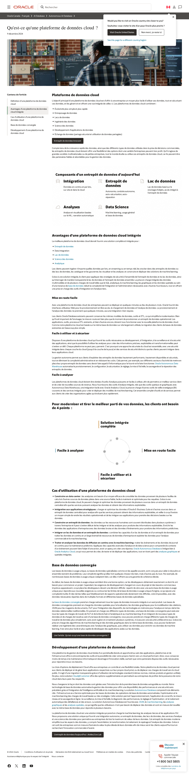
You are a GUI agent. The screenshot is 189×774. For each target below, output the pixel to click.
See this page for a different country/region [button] (126, 40)
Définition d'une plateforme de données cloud (28, 102)
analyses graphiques (168, 551)
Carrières (148, 752)
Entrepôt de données (64, 246)
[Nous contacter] (180, 7)
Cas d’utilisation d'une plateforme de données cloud (27, 118)
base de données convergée (67, 602)
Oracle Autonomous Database (147, 548)
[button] (9, 7)
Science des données (64, 259)
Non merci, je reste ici (151, 32)
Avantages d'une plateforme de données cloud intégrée (29, 110)
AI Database (39, 15)
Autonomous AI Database (60, 15)
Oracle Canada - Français (18, 15)
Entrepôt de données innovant (67, 141)
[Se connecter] (174, 7)
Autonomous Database (145, 690)
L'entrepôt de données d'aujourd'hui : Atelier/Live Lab (77, 734)
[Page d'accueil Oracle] (23, 7)
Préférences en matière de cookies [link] (109, 752)
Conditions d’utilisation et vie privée (39, 752)
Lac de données (62, 254)
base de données (75, 285)
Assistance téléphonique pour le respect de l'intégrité (28, 756)
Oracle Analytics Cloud (65, 551)
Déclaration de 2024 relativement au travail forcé (74, 752)
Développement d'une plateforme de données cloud (27, 131)
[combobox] (94, 7)
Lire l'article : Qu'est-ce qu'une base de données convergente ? (81, 635)
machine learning (154, 701)
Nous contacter (58, 756)
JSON (141, 701)
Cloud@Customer (81, 676)
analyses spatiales (76, 705)
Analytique (59, 263)
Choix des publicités (134, 752)
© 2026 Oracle (13, 752)
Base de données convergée (23, 125)
